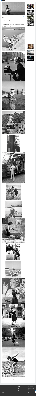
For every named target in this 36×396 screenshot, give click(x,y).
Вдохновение (3, 388)
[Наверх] (35, 394)
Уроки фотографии (11, 386)
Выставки (7, 386)
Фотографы (19, 388)
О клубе (19, 386)
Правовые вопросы (11, 388)
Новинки (15, 386)
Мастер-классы (7, 388)
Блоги (18, 390)
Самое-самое (3, 386)
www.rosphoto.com (20, 392)
